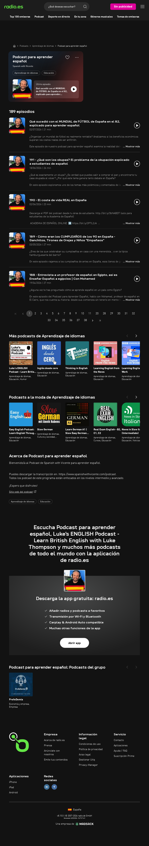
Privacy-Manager (88, 765)
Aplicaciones (121, 745)
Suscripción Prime (124, 756)
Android (13, 792)
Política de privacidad (91, 749)
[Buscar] (85, 6)
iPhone (13, 782)
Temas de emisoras (128, 16)
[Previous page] (23, 314)
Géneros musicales (101, 16)
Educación (49, 73)
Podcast (39, 16)
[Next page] (93, 320)
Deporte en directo (59, 16)
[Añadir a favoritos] (67, 57)
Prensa (48, 745)
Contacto (119, 740)
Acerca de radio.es (54, 740)
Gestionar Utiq (87, 759)
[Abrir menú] (142, 6)
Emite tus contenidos (56, 759)
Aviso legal (85, 754)
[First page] (16, 314)
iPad (11, 787)
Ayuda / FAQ (120, 751)
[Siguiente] (136, 334)
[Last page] (100, 320)
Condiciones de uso (89, 744)
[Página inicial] (14, 45)
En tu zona (80, 16)
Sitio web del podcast (21, 492)
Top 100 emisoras (20, 16)
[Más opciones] (77, 57)
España (76, 809)
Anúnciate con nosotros (52, 753)
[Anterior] (127, 334)
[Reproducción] (74, 89)
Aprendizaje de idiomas (26, 73)
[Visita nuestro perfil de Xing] (54, 787)
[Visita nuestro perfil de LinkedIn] (46, 787)
